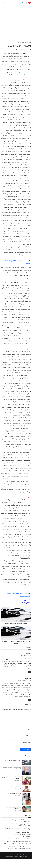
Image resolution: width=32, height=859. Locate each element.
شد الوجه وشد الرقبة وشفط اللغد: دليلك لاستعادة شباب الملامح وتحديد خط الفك (17, 825)
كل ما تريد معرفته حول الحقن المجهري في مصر (18, 841)
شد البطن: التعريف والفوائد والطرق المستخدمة (19, 848)
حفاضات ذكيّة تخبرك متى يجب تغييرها (13, 760)
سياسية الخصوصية (9, 856)
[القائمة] (2, 3)
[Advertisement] (16, 24)
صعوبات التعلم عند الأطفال (15, 787)
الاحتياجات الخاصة (21, 42)
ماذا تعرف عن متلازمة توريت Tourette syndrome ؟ (12, 808)
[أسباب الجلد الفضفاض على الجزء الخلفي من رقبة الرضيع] (26, 780)
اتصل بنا (20, 856)
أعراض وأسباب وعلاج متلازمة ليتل (14, 794)
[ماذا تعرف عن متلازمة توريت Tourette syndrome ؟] (26, 809)
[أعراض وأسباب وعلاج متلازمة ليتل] (26, 799)
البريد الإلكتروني (27, 736)
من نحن (25, 856)
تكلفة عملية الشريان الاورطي (23, 832)
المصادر (16, 856)
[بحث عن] (4, 3)
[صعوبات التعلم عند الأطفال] (26, 789)
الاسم (29, 729)
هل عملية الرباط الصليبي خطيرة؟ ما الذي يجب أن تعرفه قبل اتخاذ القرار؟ (16, 821)
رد (29, 672)
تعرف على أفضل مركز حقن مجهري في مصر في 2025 (17, 844)
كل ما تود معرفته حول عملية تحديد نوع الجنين (19, 846)
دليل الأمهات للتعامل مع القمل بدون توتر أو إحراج (18, 839)
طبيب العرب (27, 50)
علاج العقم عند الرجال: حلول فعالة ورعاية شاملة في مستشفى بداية (18, 835)
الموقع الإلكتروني (27, 742)
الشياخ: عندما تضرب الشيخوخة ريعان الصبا (12, 767)
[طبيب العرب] (24, 3)
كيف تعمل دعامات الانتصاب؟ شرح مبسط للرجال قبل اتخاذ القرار (16, 829)
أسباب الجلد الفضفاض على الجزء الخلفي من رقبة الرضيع (11, 778)
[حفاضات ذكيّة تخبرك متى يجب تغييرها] (26, 762)
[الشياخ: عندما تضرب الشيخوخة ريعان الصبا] (26, 770)
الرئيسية (28, 42)
